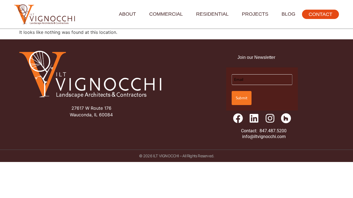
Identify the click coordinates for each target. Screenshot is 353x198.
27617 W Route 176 (91, 108)
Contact (320, 14)
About (127, 14)
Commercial (166, 14)
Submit (241, 97)
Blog (288, 14)
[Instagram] (270, 118)
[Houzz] (286, 118)
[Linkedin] (254, 118)
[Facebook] (238, 118)
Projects (255, 14)
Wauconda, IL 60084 (91, 114)
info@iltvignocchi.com (264, 136)
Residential (212, 14)
